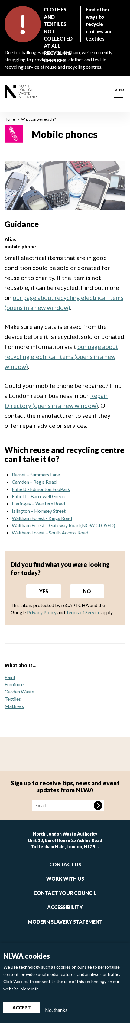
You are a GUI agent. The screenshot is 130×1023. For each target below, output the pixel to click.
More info (30, 988)
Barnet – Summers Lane (36, 474)
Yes (43, 591)
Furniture (14, 684)
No (87, 591)
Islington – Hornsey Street (39, 511)
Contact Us (65, 864)
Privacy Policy (42, 612)
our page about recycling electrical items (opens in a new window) (61, 356)
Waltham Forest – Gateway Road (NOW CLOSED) (63, 525)
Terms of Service (83, 612)
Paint (10, 677)
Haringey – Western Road (38, 503)
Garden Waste (19, 691)
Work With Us (65, 879)
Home (10, 119)
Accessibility (65, 907)
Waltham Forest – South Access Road (50, 532)
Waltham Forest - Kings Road (42, 518)
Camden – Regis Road (34, 482)
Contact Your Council (65, 893)
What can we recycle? (38, 119)
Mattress (14, 706)
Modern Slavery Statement (65, 921)
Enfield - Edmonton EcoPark (41, 489)
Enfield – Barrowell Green (38, 496)
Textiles (13, 699)
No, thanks (56, 1010)
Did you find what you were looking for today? (60, 568)
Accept (21, 1007)
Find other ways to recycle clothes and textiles (99, 24)
